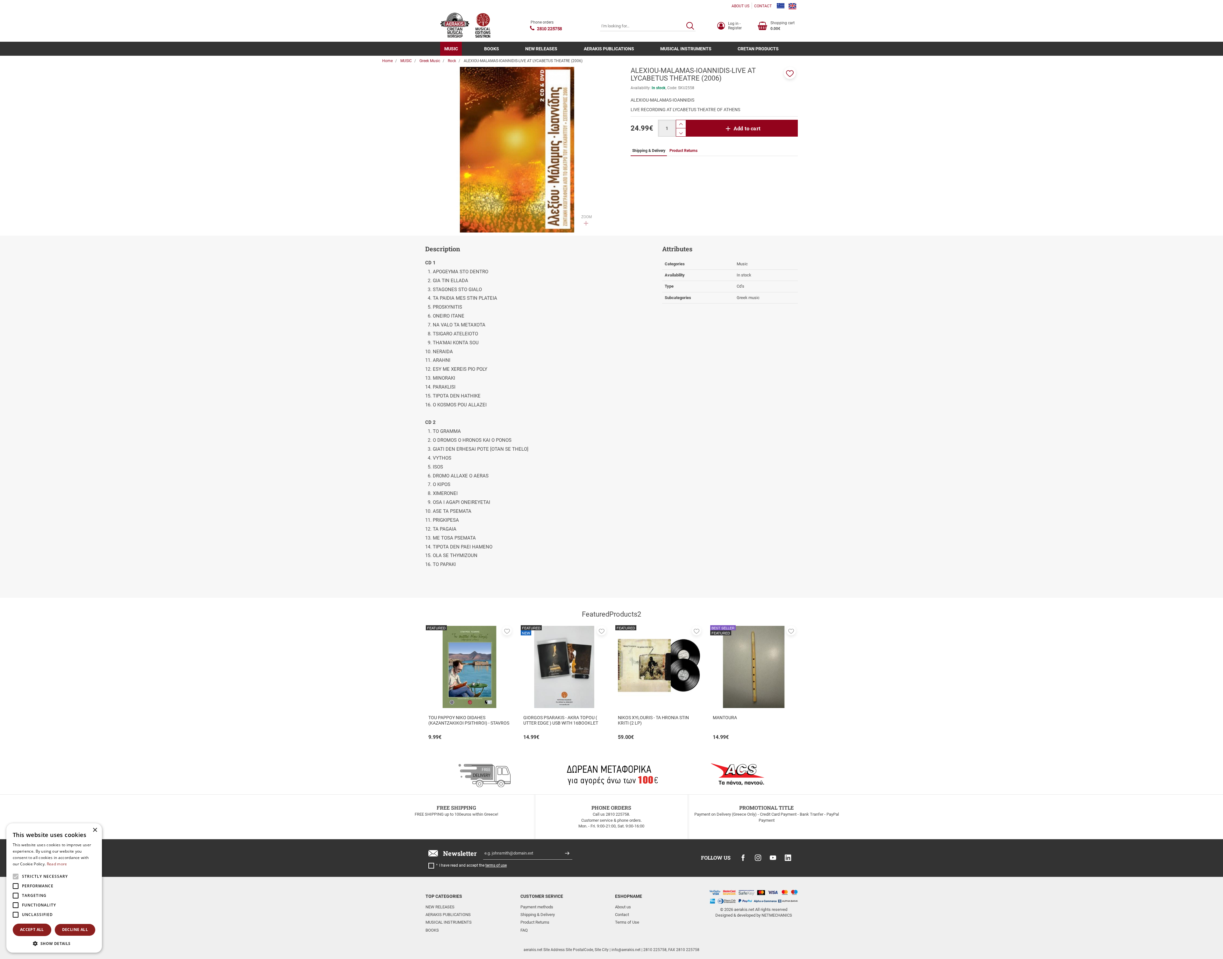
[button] (790, 73)
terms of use (496, 865)
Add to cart (747, 128)
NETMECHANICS (777, 915)
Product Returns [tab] (683, 150)
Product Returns (534, 922)
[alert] (54, 888)
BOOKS (491, 48)
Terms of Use (627, 922)
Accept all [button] (32, 929)
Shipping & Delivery (537, 914)
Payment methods (536, 907)
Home (387, 61)
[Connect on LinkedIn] (788, 858)
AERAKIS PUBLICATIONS (609, 48)
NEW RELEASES (541, 48)
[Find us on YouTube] (773, 858)
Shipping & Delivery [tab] (648, 150)
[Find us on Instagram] (758, 858)
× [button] (94, 830)
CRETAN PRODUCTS (758, 48)
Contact (622, 914)
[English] (792, 6)
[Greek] (780, 6)
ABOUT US (740, 6)
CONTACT (763, 6)
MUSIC (451, 48)
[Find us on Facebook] (743, 858)
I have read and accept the (473, 865)
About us (623, 907)
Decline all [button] (75, 929)
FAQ (524, 930)
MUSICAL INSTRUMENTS (686, 48)
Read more (57, 864)
